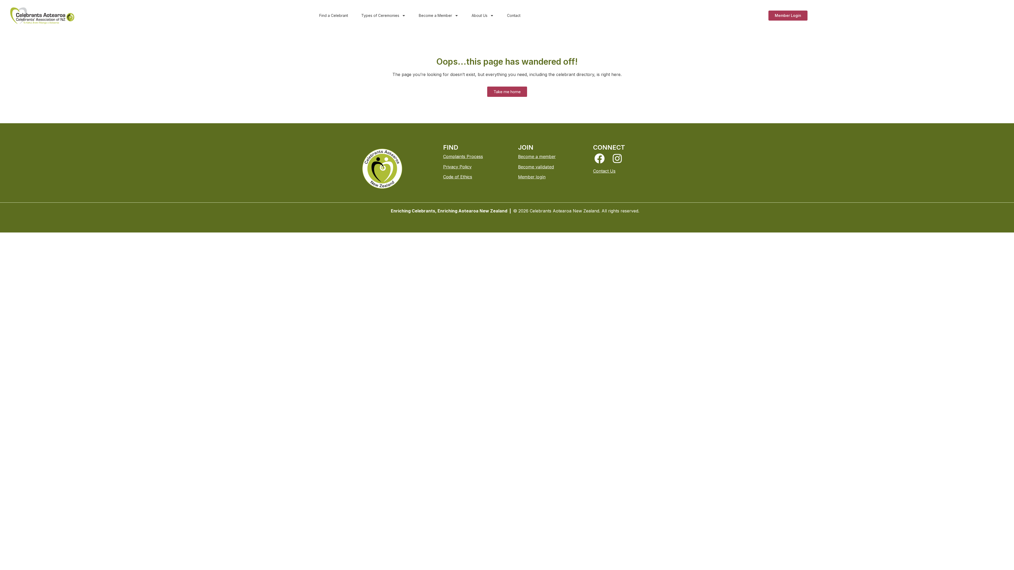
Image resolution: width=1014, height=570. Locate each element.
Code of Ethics (457, 176)
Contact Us (604, 171)
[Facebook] (599, 158)
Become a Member (435, 15)
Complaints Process (463, 156)
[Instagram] (617, 158)
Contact (513, 15)
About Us (479, 15)
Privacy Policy (457, 166)
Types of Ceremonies (380, 15)
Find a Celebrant (333, 15)
